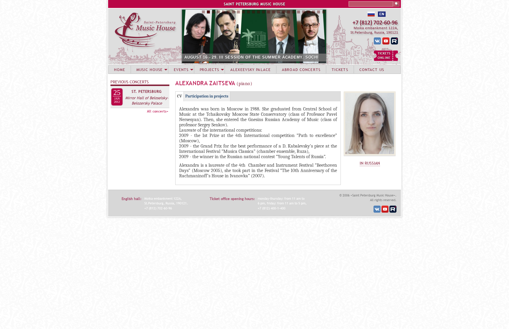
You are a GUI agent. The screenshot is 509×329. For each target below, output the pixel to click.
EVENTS (181, 69)
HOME (119, 69)
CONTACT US (371, 69)
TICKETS (340, 69)
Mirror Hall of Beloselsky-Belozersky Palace (146, 100)
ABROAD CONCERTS (301, 69)
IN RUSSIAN (370, 163)
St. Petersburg (147, 91)
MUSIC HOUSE (149, 69)
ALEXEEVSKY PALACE (250, 69)
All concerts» (157, 111)
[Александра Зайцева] (370, 157)
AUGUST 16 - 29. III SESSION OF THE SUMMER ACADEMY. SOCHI (251, 57)
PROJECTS (209, 69)
